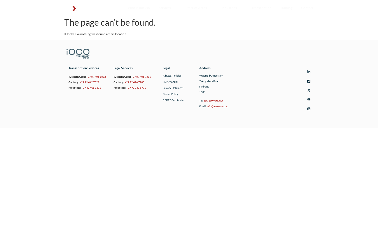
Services (165, 8)
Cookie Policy (170, 94)
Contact (308, 8)
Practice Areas (196, 8)
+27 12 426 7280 (134, 82)
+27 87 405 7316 (141, 76)
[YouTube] (308, 100)
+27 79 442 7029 (89, 82)
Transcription (261, 8)
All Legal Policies (172, 75)
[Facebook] (308, 82)
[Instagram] (308, 109)
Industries (229, 8)
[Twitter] (308, 91)
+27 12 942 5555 (213, 100)
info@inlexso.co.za (217, 106)
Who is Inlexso (139, 8)
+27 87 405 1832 (96, 76)
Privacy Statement (173, 87)
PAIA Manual (170, 81)
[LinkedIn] (308, 72)
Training (286, 8)
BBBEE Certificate (173, 100)
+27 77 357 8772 (136, 87)
